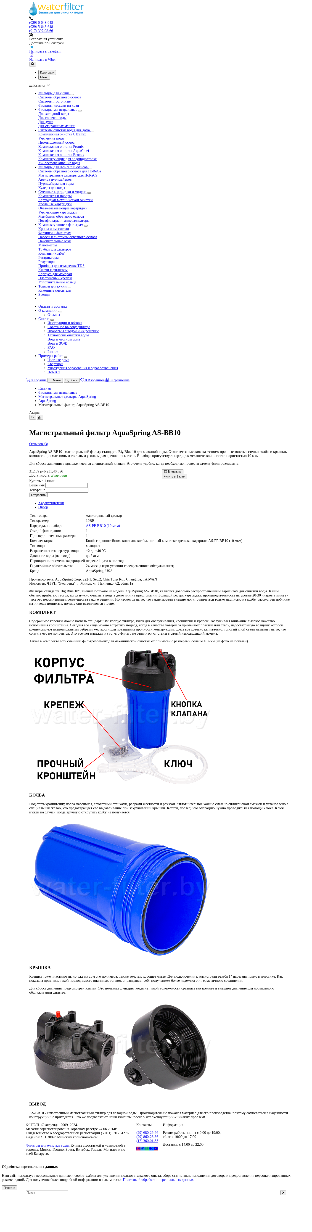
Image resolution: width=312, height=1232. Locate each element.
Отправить (38, 495)
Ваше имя (37, 485)
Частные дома (58, 360)
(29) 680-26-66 (147, 1132)
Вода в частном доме (64, 339)
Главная (44, 388)
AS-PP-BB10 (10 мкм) (103, 526)
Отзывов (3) (38, 444)
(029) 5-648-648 (41, 27)
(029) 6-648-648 (41, 22)
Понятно (9, 1188)
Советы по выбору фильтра (69, 327)
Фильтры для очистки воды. (48, 1145)
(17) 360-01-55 (147, 1141)
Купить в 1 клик (174, 476)
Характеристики (51, 503)
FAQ (51, 347)
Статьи (44, 319)
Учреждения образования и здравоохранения (83, 368)
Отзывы (54, 315)
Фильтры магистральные (57, 392)
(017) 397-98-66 (41, 31)
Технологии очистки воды (68, 335)
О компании (48, 310)
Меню (44, 77)
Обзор (43, 507)
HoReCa (54, 372)
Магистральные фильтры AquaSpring (67, 396)
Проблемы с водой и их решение (73, 331)
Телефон (37, 490)
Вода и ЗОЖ (57, 343)
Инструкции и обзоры (65, 323)
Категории (47, 72)
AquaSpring (47, 401)
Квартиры (55, 364)
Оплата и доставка (52, 306)
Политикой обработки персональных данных (158, 1180)
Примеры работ (51, 356)
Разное (53, 352)
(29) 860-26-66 (147, 1137)
